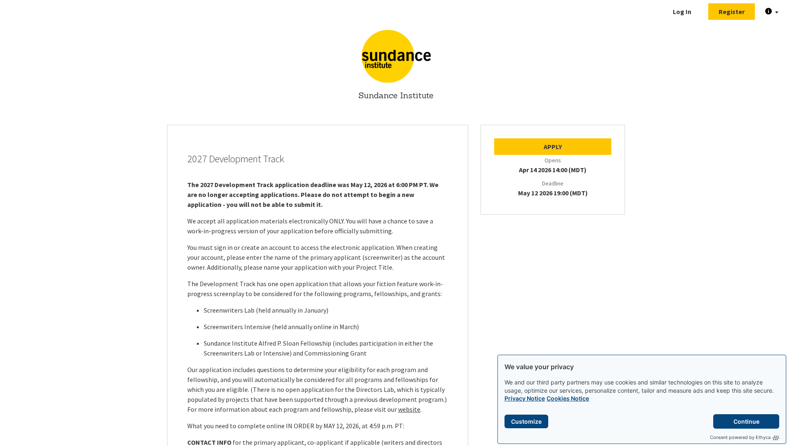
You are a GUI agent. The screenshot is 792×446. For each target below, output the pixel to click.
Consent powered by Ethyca (740, 437)
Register (732, 11)
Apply (553, 146)
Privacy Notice (524, 398)
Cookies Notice (568, 398)
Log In (682, 11)
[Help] (771, 11)
